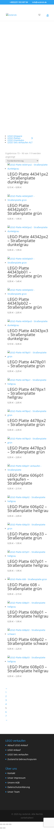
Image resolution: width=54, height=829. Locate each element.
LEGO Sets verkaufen (18, 754)
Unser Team (14, 791)
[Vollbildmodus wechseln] (4, 824)
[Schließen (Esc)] (10, 824)
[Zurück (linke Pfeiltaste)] (1, 827)
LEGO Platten (14, 138)
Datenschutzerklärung (19, 787)
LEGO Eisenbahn (16, 140)
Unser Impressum (17, 777)
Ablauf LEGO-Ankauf (18, 745)
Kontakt (11, 773)
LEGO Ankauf (14, 750)
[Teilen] (7, 824)
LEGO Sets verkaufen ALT (20, 142)
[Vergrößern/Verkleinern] (1, 824)
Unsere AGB (14, 782)
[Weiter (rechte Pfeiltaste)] (4, 827)
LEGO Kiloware (15, 136)
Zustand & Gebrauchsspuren (22, 759)
